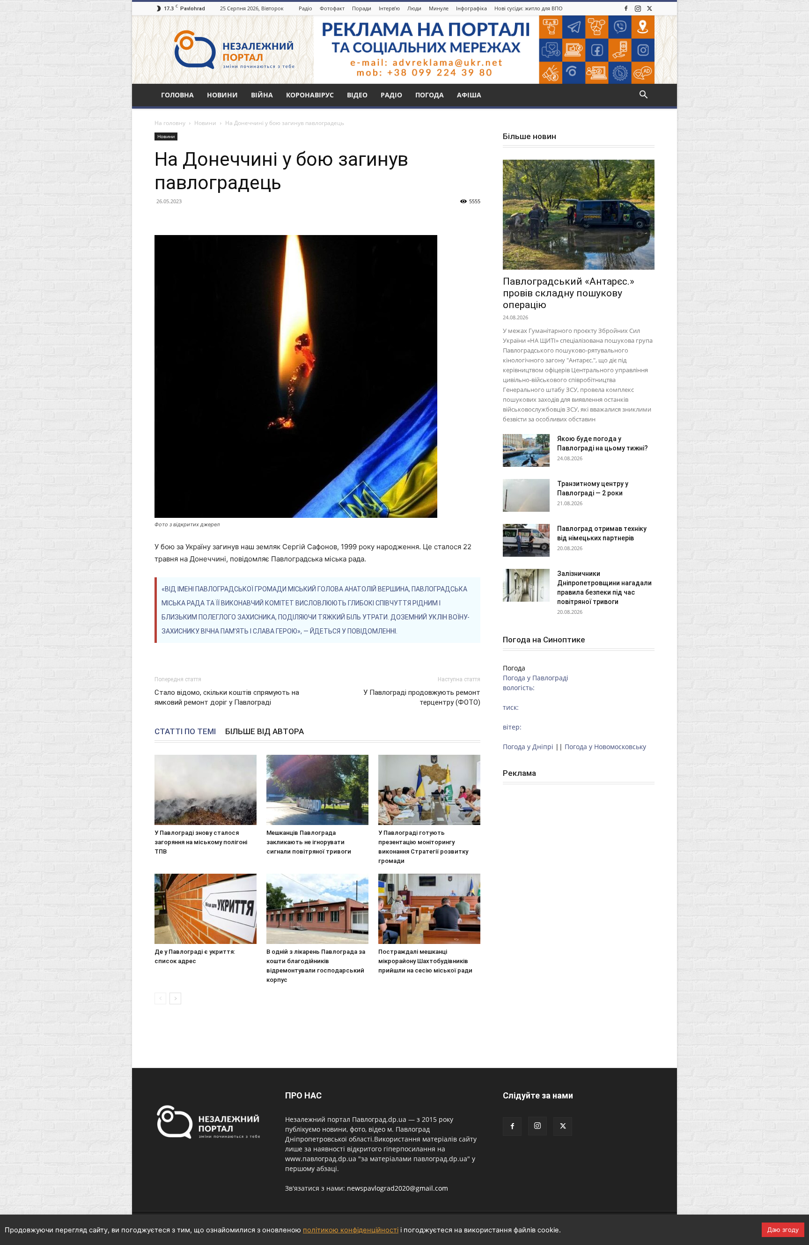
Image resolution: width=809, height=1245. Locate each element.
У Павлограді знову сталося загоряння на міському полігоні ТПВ (200, 842)
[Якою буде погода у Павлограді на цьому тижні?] (526, 450)
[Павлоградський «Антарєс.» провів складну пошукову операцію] (579, 215)
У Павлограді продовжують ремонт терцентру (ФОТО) (421, 697)
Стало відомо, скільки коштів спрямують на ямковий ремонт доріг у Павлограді (226, 697)
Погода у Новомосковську (605, 746)
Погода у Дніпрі (528, 746)
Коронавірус (310, 94)
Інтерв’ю (389, 8)
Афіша (469, 94)
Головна (177, 94)
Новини (222, 94)
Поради (361, 8)
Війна (262, 94)
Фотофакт (332, 8)
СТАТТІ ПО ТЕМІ (185, 731)
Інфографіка (471, 8)
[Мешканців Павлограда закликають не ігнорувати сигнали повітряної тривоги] (317, 790)
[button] (643, 95)
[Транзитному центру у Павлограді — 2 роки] (526, 495)
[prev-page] (160, 998)
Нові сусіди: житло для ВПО (528, 8)
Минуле (439, 8)
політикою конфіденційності (350, 1230)
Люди (414, 8)
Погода (429, 94)
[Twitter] (649, 8)
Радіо (305, 8)
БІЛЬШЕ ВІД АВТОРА (264, 731)
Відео (357, 94)
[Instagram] (637, 8)
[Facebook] (626, 8)
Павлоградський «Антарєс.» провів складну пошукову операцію (568, 293)
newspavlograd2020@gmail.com (397, 1188)
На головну (169, 123)
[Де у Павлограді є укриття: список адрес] (205, 909)
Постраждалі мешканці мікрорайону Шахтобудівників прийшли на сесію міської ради (425, 961)
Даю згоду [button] (783, 1229)
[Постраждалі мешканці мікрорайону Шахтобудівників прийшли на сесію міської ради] (429, 909)
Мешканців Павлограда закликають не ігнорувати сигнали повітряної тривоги (308, 842)
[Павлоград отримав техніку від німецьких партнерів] (526, 540)
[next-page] (175, 998)
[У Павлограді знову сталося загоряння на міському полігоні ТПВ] (205, 790)
